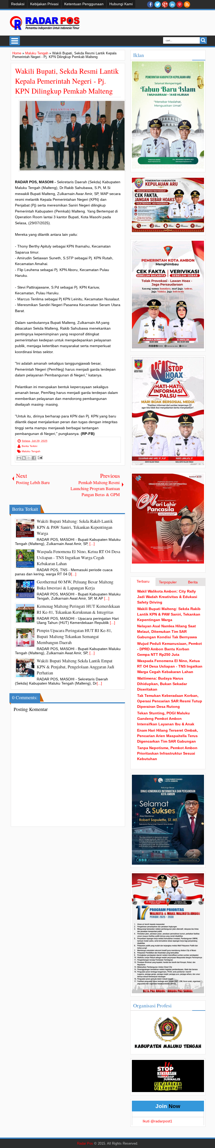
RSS (187, 4)
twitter (157, 4)
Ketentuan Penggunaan (84, 4)
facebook (150, 4)
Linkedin (172, 4)
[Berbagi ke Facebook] (33, 458)
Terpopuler (168, 582)
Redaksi (17, 4)
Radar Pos (85, 1143)
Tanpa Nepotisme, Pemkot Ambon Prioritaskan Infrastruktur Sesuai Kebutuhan (167, 753)
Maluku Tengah (31, 451)
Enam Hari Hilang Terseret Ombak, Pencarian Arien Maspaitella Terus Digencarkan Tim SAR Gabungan (167, 735)
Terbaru (143, 581)
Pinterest (179, 4)
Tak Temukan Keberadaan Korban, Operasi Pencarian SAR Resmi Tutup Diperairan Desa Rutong (169, 701)
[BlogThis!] (23, 458)
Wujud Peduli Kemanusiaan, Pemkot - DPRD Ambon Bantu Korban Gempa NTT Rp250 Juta (169, 649)
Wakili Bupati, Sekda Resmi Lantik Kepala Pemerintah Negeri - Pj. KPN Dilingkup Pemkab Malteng (67, 81)
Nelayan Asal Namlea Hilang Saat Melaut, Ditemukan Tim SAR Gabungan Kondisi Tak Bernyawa (167, 631)
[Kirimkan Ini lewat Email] (19, 458)
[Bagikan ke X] (28, 458)
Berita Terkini (29, 446)
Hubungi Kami (121, 4)
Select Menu (14, 40)
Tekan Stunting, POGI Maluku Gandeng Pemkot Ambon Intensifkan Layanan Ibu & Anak (165, 718)
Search (203, 40)
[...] (92, 544)
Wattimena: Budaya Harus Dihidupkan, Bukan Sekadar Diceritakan (162, 683)
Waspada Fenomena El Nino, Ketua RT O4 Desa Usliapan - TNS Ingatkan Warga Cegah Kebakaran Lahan (169, 666)
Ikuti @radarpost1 (157, 1121)
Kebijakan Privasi (44, 4)
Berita (193, 582)
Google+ (165, 4)
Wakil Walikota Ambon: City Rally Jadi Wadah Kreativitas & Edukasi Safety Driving (167, 596)
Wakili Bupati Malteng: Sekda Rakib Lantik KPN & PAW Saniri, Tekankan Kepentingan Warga (169, 614)
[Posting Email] (39, 457)
